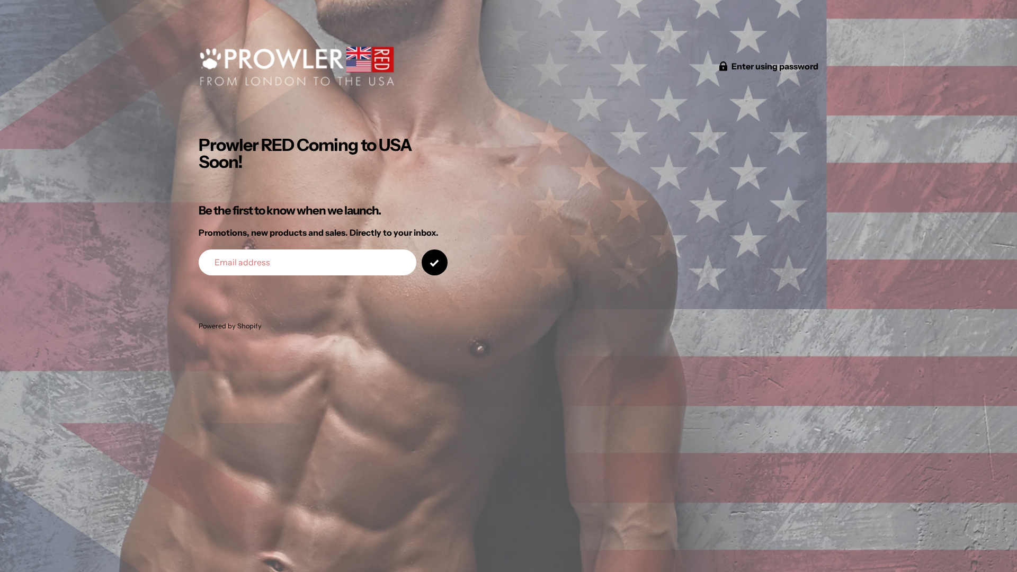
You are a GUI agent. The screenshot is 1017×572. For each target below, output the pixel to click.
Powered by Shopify (230, 326)
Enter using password (774, 66)
